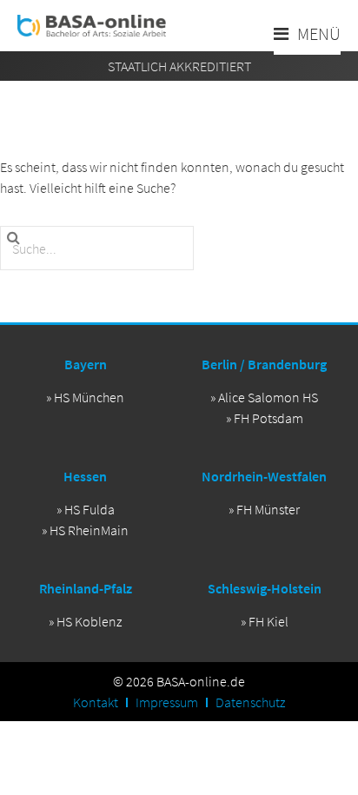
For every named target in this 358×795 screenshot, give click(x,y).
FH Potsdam (268, 418)
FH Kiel (268, 621)
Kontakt (95, 702)
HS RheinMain (89, 530)
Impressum (167, 702)
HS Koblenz (89, 621)
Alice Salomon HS (268, 397)
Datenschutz (250, 702)
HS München (89, 397)
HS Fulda (89, 509)
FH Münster (268, 509)
